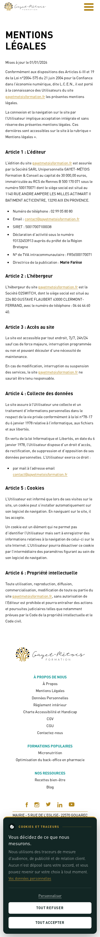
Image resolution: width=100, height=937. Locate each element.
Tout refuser (49, 908)
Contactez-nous (50, 732)
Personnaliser (50, 895)
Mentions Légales (50, 690)
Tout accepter (49, 922)
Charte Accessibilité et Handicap (50, 711)
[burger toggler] (89, 7)
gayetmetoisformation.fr (25, 96)
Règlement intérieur (50, 704)
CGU (50, 725)
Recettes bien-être (50, 779)
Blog (50, 787)
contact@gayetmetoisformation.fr (52, 219)
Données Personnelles (50, 698)
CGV (50, 718)
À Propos (50, 683)
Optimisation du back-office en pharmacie (50, 759)
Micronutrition (50, 752)
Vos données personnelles (30, 878)
